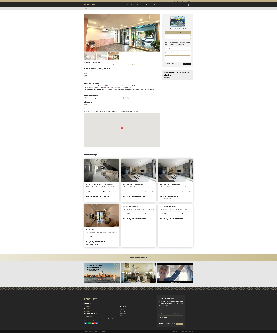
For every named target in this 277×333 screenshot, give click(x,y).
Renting (139, 5)
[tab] (136, 281)
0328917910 (177, 32)
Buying (133, 5)
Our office (126, 5)
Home (119, 5)
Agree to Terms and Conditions (167, 323)
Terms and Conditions (187, 331)
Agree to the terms (170, 63)
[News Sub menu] (161, 4)
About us (176, 1)
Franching (187, 1)
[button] (158, 32)
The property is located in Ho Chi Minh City (176, 73)
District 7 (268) (168, 77)
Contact (152, 5)
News (158, 5)
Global (181, 1)
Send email (177, 37)
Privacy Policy (175, 331)
